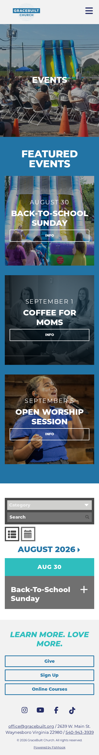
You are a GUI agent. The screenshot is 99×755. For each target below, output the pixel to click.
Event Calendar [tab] (28, 534)
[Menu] (89, 9)
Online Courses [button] (49, 689)
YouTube (41, 711)
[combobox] (49, 505)
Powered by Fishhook (49, 747)
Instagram (25, 711)
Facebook (57, 711)
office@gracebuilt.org (31, 726)
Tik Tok (73, 712)
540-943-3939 (80, 732)
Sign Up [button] (49, 675)
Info (49, 235)
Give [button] (49, 661)
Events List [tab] (12, 534)
